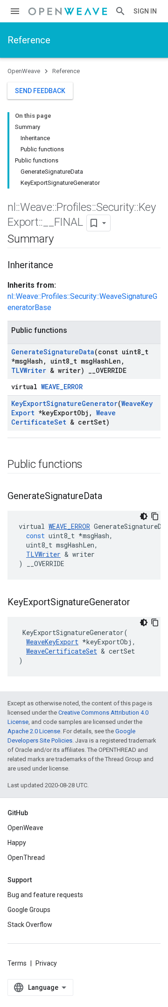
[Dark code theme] (143, 516)
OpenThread (26, 857)
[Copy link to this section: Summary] (62, 239)
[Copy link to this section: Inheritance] (62, 265)
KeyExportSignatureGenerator (64, 403)
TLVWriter (28, 370)
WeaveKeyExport (52, 641)
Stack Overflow (29, 924)
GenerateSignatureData (52, 351)
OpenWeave (23, 71)
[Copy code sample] (155, 516)
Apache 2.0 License (33, 731)
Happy (16, 842)
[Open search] (120, 11)
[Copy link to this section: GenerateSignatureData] (111, 496)
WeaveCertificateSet (63, 417)
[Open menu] (15, 11)
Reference (28, 40)
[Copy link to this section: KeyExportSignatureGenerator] (139, 602)
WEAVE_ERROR (62, 386)
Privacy (46, 963)
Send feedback (40, 91)
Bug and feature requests (45, 895)
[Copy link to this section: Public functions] (92, 465)
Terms (17, 963)
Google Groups (28, 909)
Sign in (145, 11)
